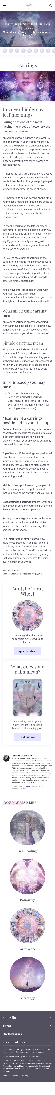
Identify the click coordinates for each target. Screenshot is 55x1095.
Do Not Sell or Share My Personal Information (21, 1057)
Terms (15, 1076)
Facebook (23, 788)
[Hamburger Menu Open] (4, 6)
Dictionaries (12, 1034)
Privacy (25, 1076)
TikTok (41, 786)
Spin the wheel (27, 651)
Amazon (27, 786)
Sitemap (6, 1076)
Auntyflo (9, 1017)
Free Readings (14, 1042)
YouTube (34, 786)
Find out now (27, 737)
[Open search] (51, 6)
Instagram (15, 788)
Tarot (7, 1025)
